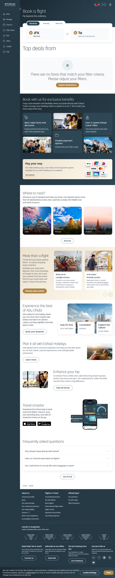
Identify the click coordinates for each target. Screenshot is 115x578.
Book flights (49, 503)
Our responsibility (28, 509)
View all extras (63, 387)
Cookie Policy (30, 572)
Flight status (49, 509)
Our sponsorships (28, 503)
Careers (24, 513)
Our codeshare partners (30, 506)
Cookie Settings (89, 572)
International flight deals (54, 506)
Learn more (30, 359)
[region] (57, 572)
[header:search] (104, 4)
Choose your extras (34, 291)
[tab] (45, 34)
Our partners (73, 497)
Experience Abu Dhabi (53, 513)
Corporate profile (28, 497)
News (24, 500)
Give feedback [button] (77, 561)
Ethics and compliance (30, 516)
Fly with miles (73, 500)
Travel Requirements (52, 497)
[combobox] (83, 48)
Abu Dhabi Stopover (52, 516)
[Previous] (105, 294)
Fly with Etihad (50, 500)
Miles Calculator (74, 503)
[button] (20, 9)
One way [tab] (46, 23)
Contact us (29, 558)
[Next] (110, 294)
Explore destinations (67, 85)
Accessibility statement (30, 519)
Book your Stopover (34, 331)
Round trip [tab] (33, 23)
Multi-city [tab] (59, 23)
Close (108, 572)
